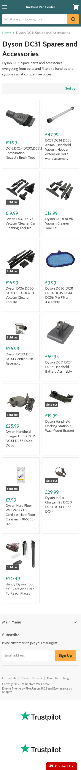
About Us (52, 678)
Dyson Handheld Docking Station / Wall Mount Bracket (59, 426)
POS (44, 688)
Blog (66, 678)
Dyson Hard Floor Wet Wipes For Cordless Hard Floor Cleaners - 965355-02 (20, 514)
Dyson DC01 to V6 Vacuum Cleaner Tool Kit (59, 223)
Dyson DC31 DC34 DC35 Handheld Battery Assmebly (59, 366)
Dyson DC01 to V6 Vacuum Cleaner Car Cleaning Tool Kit (20, 223)
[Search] (73, 19)
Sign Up (65, 655)
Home (6, 33)
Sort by (70, 88)
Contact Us (9, 678)
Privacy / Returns (31, 678)
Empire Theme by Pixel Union (21, 688)
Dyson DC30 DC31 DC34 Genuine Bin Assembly (19, 358)
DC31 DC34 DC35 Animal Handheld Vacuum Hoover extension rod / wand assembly (58, 149)
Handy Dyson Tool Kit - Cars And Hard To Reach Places (20, 588)
